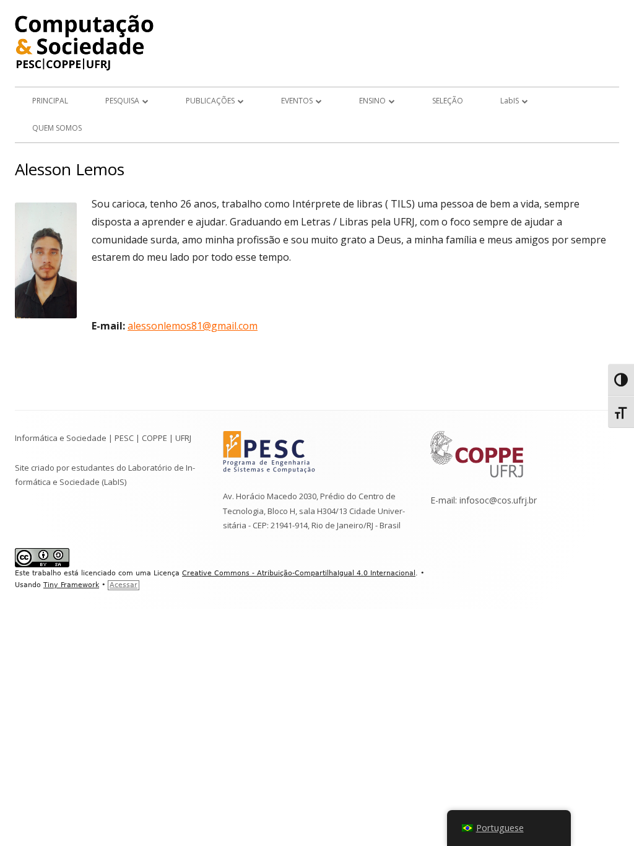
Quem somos (57, 128)
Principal (50, 100)
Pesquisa (122, 100)
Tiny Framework (71, 585)
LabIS (509, 100)
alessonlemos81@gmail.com (193, 326)
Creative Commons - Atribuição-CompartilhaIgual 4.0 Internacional (298, 573)
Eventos (297, 100)
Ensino (372, 100)
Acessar (123, 585)
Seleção (447, 100)
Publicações (210, 100)
